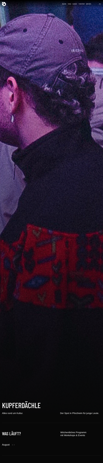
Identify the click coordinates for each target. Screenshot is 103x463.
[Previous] (12, 445)
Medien (88, 4)
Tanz (69, 4)
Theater (82, 4)
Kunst (75, 4)
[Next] (14, 445)
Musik (64, 4)
